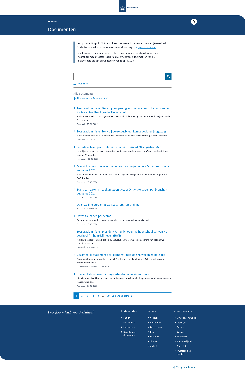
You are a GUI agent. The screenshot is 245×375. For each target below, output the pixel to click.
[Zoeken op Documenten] (168, 76)
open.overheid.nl (147, 47)
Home (54, 21)
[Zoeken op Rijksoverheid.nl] (194, 22)
